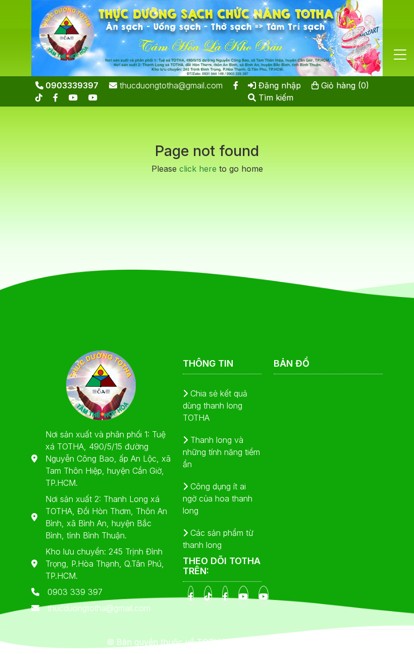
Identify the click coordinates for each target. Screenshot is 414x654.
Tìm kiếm (274, 97)
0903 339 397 (74, 592)
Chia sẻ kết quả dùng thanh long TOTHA (215, 405)
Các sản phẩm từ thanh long (218, 539)
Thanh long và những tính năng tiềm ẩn (221, 452)
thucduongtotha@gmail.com (170, 85)
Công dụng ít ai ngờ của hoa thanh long (217, 498)
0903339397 (70, 85)
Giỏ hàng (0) (344, 85)
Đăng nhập (278, 85)
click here (198, 169)
